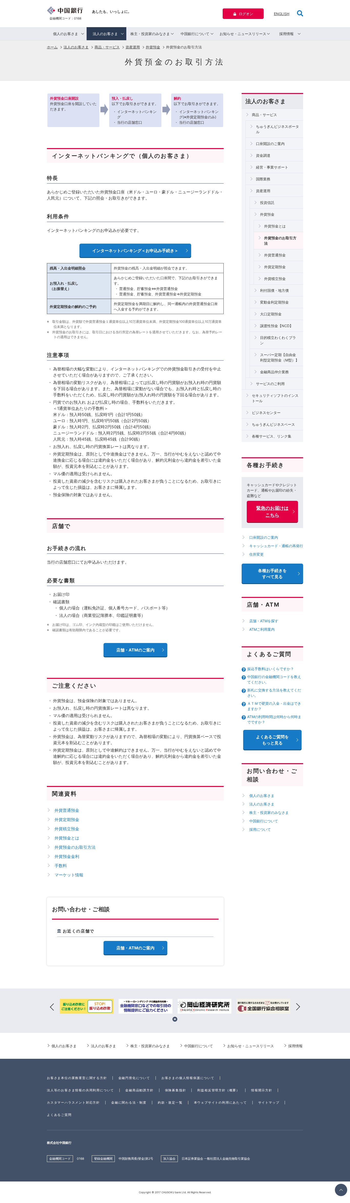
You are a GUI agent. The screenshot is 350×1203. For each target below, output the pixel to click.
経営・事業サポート (272, 167)
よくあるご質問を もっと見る (272, 739)
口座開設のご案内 (270, 143)
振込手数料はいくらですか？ (270, 669)
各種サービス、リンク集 (271, 436)
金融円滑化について (134, 1078)
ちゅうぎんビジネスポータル (277, 129)
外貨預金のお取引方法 (280, 240)
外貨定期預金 (275, 267)
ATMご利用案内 (262, 629)
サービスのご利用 (270, 383)
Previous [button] (52, 1007)
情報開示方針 (261, 1090)
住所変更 (256, 554)
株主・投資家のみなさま (150, 34)
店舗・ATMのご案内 (135, 947)
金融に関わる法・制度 (129, 1102)
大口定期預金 (271, 314)
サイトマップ (269, 1102)
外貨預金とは (275, 226)
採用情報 (286, 34)
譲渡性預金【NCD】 (276, 326)
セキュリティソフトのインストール (275, 398)
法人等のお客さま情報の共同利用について (80, 1090)
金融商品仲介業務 (274, 372)
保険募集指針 (175, 1090)
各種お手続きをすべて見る (272, 573)
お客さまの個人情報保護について (187, 1078)
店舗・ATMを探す (263, 621)
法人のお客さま (105, 34)
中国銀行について (195, 34)
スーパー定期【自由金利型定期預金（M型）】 (279, 357)
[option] (87, 1007)
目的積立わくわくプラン (278, 340)
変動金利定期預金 (274, 302)
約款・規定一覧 (170, 1102)
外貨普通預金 (275, 255)
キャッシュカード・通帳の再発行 (276, 546)
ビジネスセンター (266, 412)
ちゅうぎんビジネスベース (273, 424)
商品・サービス (107, 47)
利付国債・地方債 (274, 290)
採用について (260, 829)
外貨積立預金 (275, 278)
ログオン (246, 14)
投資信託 (267, 202)
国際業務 (263, 179)
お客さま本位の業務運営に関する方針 (77, 1078)
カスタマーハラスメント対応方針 (73, 1102)
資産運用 (133, 47)
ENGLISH (281, 14)
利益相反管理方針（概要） (218, 1090)
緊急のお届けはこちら (272, 511)
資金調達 (263, 155)
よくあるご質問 (59, 1115)
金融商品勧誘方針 (139, 1090)
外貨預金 (153, 47)
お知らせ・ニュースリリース (243, 34)
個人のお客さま (65, 34)
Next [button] (298, 1007)
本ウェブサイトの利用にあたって (220, 1102)
